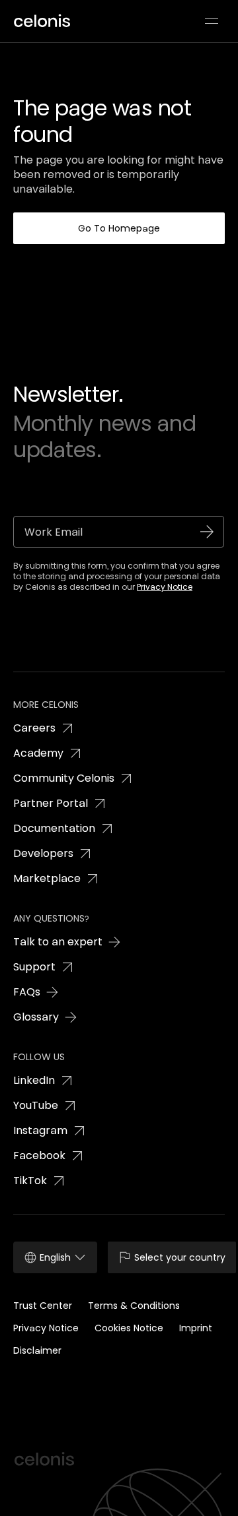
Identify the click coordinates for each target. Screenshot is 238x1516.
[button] (211, 21)
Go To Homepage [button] (119, 228)
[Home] (46, 21)
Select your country (179, 1257)
